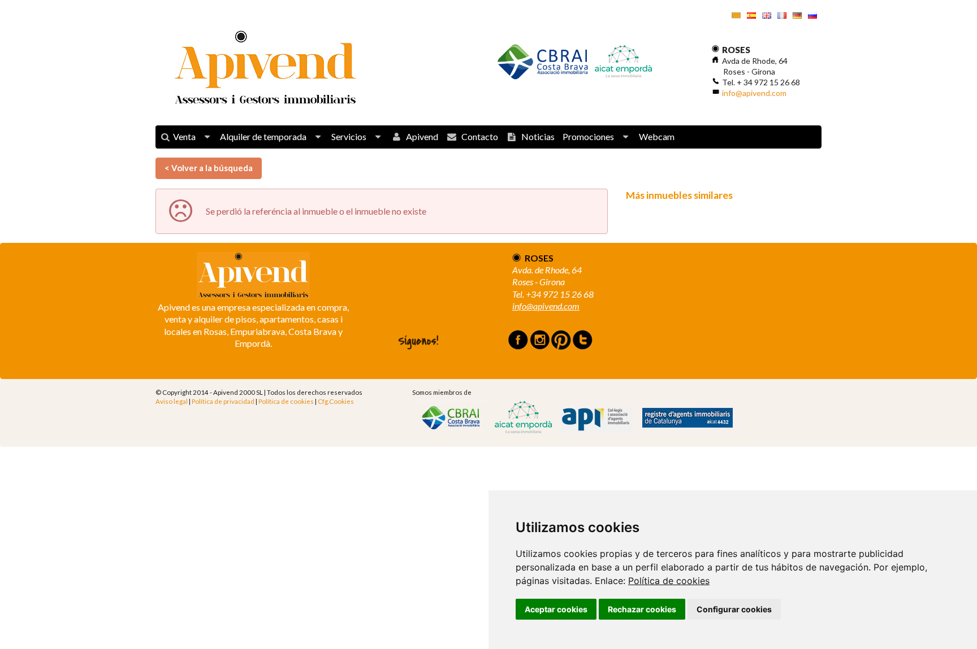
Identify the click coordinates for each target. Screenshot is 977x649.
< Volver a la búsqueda (209, 168)
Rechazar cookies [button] (642, 609)
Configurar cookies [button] (734, 609)
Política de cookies (669, 580)
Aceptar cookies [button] (556, 609)
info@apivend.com (754, 93)
